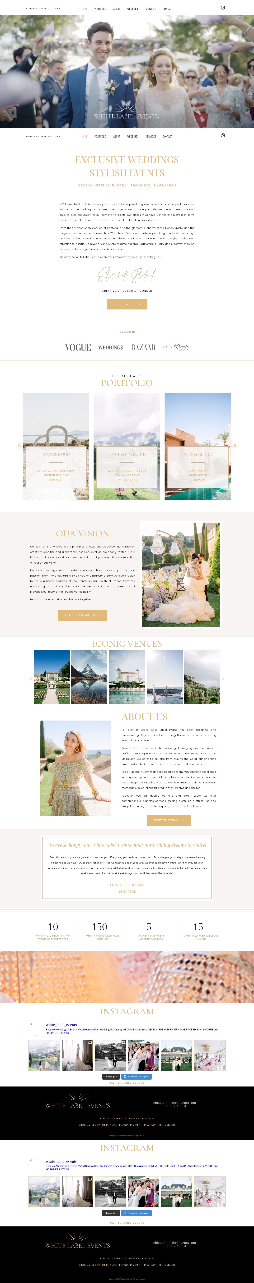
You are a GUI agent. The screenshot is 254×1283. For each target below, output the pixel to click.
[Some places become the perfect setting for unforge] (176, 1055)
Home (84, 9)
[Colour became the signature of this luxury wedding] (209, 1055)
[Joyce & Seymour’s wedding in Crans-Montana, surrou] (110, 1055)
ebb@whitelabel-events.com (174, 1103)
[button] (116, 498)
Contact (167, 9)
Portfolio (100, 9)
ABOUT (116, 9)
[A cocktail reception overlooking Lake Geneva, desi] (143, 1055)
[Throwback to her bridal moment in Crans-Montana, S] (77, 1055)
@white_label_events (127, 1083)
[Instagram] (223, 7)
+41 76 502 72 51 (174, 1106)
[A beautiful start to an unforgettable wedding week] (44, 1055)
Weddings (133, 9)
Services (150, 9)
